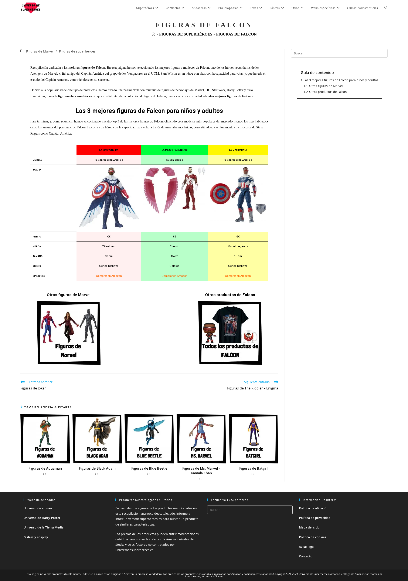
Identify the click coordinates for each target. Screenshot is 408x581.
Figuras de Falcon (236, 34)
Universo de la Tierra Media (44, 527)
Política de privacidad (314, 518)
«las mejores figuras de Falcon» (230, 96)
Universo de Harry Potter (42, 518)
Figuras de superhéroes (77, 51)
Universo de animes (38, 508)
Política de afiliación (313, 508)
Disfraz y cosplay (36, 537)
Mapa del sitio (309, 527)
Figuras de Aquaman (45, 468)
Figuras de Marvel (40, 51)
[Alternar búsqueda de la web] (386, 8)
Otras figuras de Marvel (69, 294)
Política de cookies (312, 537)
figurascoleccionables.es (75, 96)
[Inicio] (153, 34)
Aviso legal (306, 547)
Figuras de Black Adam (97, 468)
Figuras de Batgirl (253, 468)
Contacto (305, 556)
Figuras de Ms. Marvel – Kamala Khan (201, 470)
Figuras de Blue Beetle (149, 468)
